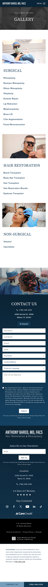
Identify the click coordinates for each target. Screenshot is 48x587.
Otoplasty (8, 93)
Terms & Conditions (13, 532)
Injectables (8, 246)
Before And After (27, 13)
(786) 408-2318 (25, 310)
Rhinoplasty (9, 77)
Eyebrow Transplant (13, 193)
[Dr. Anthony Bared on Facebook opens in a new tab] (14, 506)
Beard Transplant (12, 172)
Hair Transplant (11, 183)
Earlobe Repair (10, 98)
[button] (44, 4)
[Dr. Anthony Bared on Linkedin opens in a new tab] (34, 506)
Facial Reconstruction (14, 124)
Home (16, 13)
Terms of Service (22, 417)
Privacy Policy (38, 415)
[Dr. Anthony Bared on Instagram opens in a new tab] (7, 506)
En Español (24, 324)
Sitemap (39, 532)
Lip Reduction (10, 103)
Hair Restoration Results (15, 188)
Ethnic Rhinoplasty (12, 88)
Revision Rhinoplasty (13, 83)
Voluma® (7, 241)
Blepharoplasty (11, 109)
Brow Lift (8, 114)
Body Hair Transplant (14, 177)
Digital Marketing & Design (26, 538)
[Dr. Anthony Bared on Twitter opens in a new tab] (20, 506)
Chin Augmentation (13, 119)
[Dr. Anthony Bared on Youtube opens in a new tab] (27, 506)
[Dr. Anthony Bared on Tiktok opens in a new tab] (41, 506)
